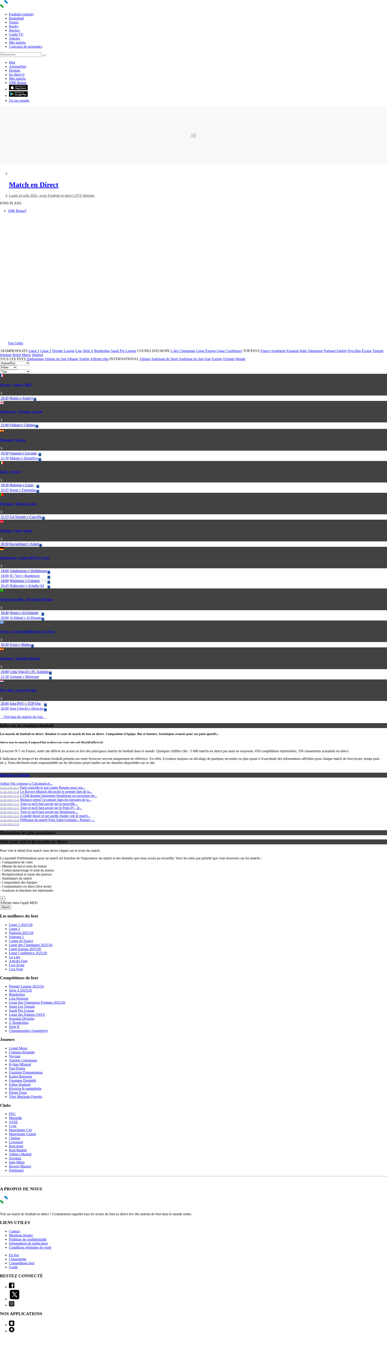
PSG (12, 1114)
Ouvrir (6, 907)
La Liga (14, 957)
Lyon (12, 1126)
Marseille (15, 1118)
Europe (217, 359)
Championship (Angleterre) (28, 1031)
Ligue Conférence (229, 351)
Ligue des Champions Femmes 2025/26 (37, 1002)
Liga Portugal (18, 998)
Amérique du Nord (164, 359)
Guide (13, 1267)
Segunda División (21, 1019)
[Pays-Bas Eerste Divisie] (1, 699)
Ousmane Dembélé (22, 1080)
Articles (14, 38)
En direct (16, 74)
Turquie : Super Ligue (16, 530)
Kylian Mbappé (20, 1064)
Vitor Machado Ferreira (25, 1096)
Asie (207, 359)
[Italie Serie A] (1, 480)
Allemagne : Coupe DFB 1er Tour (24, 558)
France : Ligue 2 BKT (16, 385)
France (265, 351)
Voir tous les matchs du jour (23, 717)
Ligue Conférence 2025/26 (28, 953)
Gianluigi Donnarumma (26, 1072)
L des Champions (183, 351)
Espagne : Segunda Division (20, 658)
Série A (88, 351)
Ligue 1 (33, 351)
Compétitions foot (21, 1263)
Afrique (144, 359)
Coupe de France (21, 941)
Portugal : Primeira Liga (18, 504)
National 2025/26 (21, 933)
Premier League (63, 351)
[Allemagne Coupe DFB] (1, 566)
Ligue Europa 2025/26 (25, 949)
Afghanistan (35, 359)
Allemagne (315, 351)
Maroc (26, 355)
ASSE (13, 1122)
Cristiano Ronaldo (22, 1052)
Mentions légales (21, 1235)
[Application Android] (11, 1331)
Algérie (341, 351)
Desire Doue (18, 1092)
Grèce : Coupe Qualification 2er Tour (27, 631)
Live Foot (16, 969)
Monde (240, 359)
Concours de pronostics (25, 46)
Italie (303, 351)
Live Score (16, 965)
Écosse (367, 351)
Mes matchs (17, 42)
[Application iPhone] (11, 1325)
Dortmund (16, 1170)
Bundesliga (102, 351)
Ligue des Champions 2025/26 (30, 945)
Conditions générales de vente (30, 1247)
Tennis (13, 22)
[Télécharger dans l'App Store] (18, 89)
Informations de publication (28, 1243)
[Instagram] (11, 1305)
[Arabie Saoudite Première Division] (1, 608)
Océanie (228, 359)
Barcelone (16, 1146)
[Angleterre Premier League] (1, 420)
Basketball (16, 18)
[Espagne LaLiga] (1, 448)
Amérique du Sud (191, 359)
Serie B (14, 1027)
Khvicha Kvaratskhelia (25, 1088)
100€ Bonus (17, 82)
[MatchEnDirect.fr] (14, 7)
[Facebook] (11, 1287)
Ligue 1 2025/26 (20, 925)
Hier (12, 62)
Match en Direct (33, 185)
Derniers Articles (15, 775)
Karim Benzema (20, 1076)
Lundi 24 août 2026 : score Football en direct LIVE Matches (52, 195)
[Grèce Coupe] (1, 640)
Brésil (17, 355)
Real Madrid (18, 1150)
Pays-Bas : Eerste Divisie (18, 690)
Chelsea (14, 1138)
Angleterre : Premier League (21, 411)
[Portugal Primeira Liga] (1, 512)
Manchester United (22, 1134)
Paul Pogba (17, 1068)
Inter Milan (17, 1162)
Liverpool (16, 1142)
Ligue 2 (45, 351)
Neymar (14, 1056)
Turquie (377, 351)
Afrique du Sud (55, 359)
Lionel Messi (18, 1048)
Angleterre (278, 351)
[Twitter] (14, 1299)
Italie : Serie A (10, 472)
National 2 (16, 937)
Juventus (15, 1158)
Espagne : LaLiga (13, 440)
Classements (17, 1259)
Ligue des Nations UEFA (27, 1014)
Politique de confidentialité (28, 1239)
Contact (14, 1231)
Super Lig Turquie (22, 1006)
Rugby (14, 26)
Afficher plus (99, 359)
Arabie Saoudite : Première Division (26, 599)
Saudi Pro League (123, 351)
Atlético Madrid (20, 1154)
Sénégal (37, 355)
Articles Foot (18, 961)
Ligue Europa (206, 351)
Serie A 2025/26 (20, 990)
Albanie (72, 359)
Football (21, 14)
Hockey (14, 30)
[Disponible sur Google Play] (18, 95)
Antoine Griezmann (23, 1060)
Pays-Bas (354, 351)
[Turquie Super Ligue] (1, 539)
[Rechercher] (44, 55)
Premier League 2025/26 (26, 986)
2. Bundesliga (18, 1023)
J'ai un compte (19, 100)
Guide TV (16, 34)
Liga (78, 351)
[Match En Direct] (14, 1202)
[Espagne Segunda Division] (1, 667)
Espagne (293, 351)
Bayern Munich (20, 1166)
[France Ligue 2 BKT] (1, 393)
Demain (14, 70)
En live (14, 1255)
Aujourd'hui (17, 66)
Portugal (329, 351)
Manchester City (20, 1130)
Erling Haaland (19, 1084)
